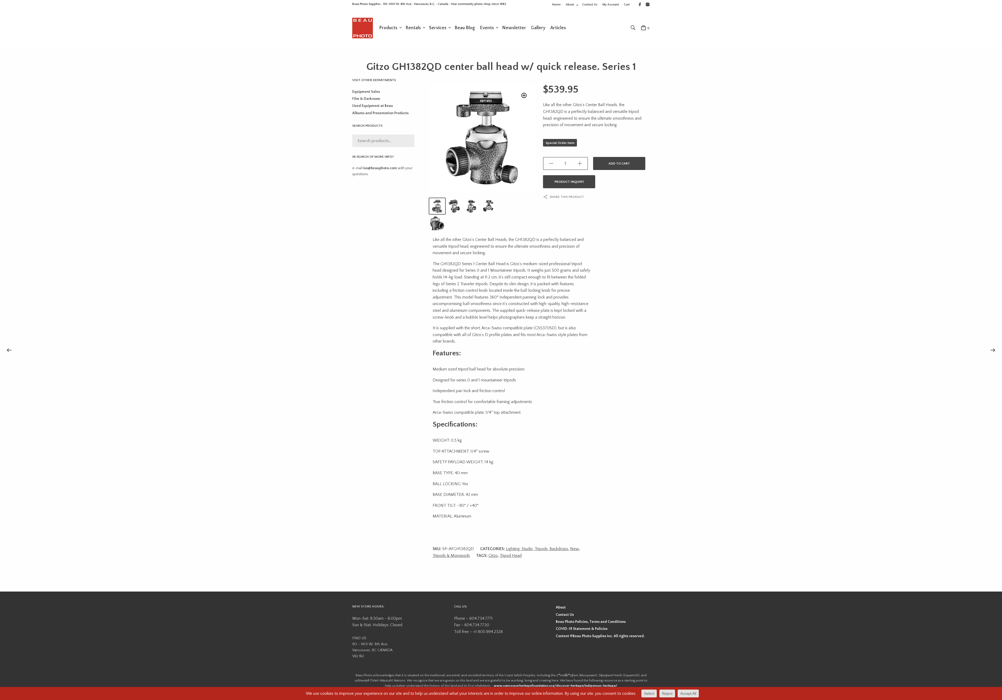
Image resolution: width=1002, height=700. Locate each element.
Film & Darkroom (366, 99)
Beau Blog (465, 28)
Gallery (538, 28)
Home (556, 4)
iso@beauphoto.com (380, 168)
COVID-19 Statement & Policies (581, 629)
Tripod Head (511, 555)
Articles (558, 28)
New (574, 548)
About (570, 4)
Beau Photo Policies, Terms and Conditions (591, 622)
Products (388, 28)
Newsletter (514, 28)
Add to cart (619, 163)
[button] (524, 95)
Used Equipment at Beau (372, 106)
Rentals (413, 28)
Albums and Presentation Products (380, 113)
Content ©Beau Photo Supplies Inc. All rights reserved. (600, 636)
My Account (611, 4)
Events (487, 28)
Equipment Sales (366, 92)
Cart (627, 4)
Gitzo (493, 555)
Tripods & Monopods (451, 555)
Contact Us (590, 4)
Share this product (567, 197)
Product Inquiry (569, 182)
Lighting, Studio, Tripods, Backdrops (537, 548)
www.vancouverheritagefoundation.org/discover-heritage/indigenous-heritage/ (555, 685)
